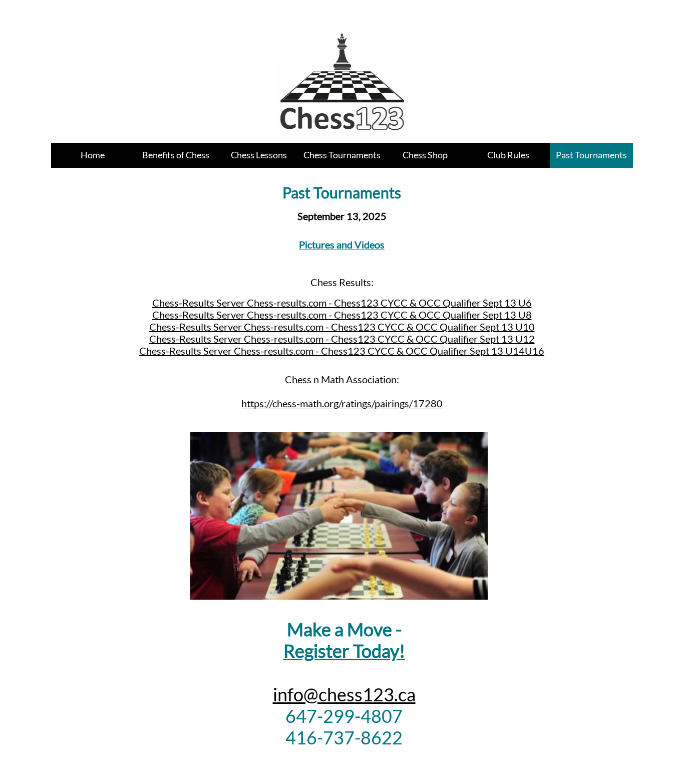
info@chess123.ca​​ (344, 694)
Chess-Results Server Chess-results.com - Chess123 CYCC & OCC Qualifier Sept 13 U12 (342, 339)
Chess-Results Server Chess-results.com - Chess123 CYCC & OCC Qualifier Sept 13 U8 (342, 315)
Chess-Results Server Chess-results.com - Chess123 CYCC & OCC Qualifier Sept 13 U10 (342, 327)
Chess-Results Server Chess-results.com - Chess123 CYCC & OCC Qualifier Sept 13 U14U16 (341, 351)
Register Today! (344, 651)
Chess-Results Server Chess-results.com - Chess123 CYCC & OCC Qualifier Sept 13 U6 (342, 303)
